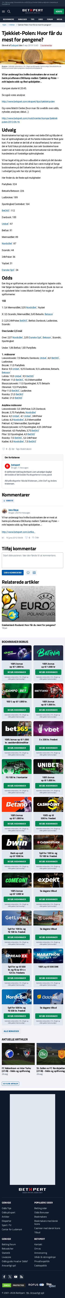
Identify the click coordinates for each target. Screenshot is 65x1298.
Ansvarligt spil (9, 1265)
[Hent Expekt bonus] (48, 880)
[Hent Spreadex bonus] (17, 955)
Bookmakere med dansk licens (46, 1222)
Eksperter (6, 1221)
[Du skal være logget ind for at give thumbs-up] (3, 449)
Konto (59, 11)
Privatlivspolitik (42, 1261)
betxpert (15, 45)
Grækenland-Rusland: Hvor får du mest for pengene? (28, 625)
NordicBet (7, 243)
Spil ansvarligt (9, 2)
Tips (32, 19)
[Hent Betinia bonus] (48, 652)
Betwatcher (7, 1248)
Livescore (6, 1257)
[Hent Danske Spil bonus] (48, 996)
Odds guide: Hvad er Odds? (15, 1261)
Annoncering (40, 1253)
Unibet (5, 223)
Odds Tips (6, 1208)
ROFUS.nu (29, 2)
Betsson (49, 314)
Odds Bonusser (41, 1212)
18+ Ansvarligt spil (35, 1293)
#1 (3, 537)
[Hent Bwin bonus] (17, 842)
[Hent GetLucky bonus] (17, 918)
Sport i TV (6, 1225)
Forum (50, 19)
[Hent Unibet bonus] (48, 766)
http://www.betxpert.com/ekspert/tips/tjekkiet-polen (28, 101)
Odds (40, 19)
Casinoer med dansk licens (47, 1228)
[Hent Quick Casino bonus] (17, 652)
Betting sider (40, 1208)
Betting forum (9, 1244)
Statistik (6, 1253)
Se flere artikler (10, 1083)
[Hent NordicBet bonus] (17, 996)
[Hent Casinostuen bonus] (48, 842)
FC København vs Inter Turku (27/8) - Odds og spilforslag (16, 1069)
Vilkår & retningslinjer (45, 1257)
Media (59, 19)
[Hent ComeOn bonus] (17, 880)
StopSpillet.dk (6, 4)
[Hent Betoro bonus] (48, 690)
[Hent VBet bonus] (48, 728)
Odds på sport (8, 1212)
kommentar (46, 45)
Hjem (4, 25)
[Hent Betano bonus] (17, 804)
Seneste (9, 500)
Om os (37, 1248)
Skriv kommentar (13, 572)
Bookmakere (8, 19)
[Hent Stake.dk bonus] (17, 766)
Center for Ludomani (12, 1229)
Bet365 (5, 210)
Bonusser (22, 19)
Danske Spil (8, 270)
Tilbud (37, 1232)
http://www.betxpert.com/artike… (18, 532)
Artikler (12, 25)
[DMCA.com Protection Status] (14, 1285)
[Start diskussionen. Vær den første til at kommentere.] (32, 560)
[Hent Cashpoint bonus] (48, 804)
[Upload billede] (34, 572)
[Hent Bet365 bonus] (17, 728)
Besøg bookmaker (17, 672)
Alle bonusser (11, 1031)
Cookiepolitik (40, 1265)
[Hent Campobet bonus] (17, 690)
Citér (37, 537)
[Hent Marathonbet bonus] (48, 955)
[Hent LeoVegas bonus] (48, 918)
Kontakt (38, 1244)
